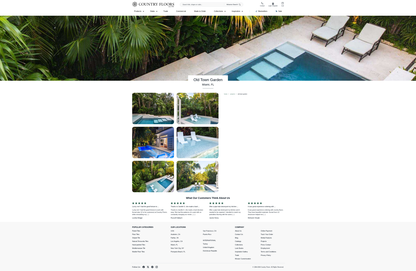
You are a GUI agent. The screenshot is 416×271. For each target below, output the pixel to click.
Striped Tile (136, 238)
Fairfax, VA (175, 238)
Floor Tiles (135, 234)
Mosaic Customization (243, 259)
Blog (236, 238)
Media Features (266, 238)
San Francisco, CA (209, 231)
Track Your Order (267, 234)
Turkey (205, 244)
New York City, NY (177, 248)
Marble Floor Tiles (138, 252)
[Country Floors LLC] (153, 4)
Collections (239, 245)
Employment (265, 248)
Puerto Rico (207, 234)
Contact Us (239, 234)
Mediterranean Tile (138, 248)
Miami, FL (174, 245)
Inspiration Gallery (241, 252)
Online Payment (266, 231)
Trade (237, 255)
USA (172, 231)
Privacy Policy (266, 255)
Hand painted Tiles (138, 245)
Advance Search (232, 4)
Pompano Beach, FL (178, 252)
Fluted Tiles (136, 231)
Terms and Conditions (268, 252)
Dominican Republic (210, 251)
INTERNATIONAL (209, 240)
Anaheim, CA (175, 234)
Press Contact (266, 245)
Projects (264, 241)
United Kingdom (208, 247)
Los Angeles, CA (177, 241)
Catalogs (238, 241)
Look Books (239, 248)
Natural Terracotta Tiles (140, 241)
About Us (238, 231)
